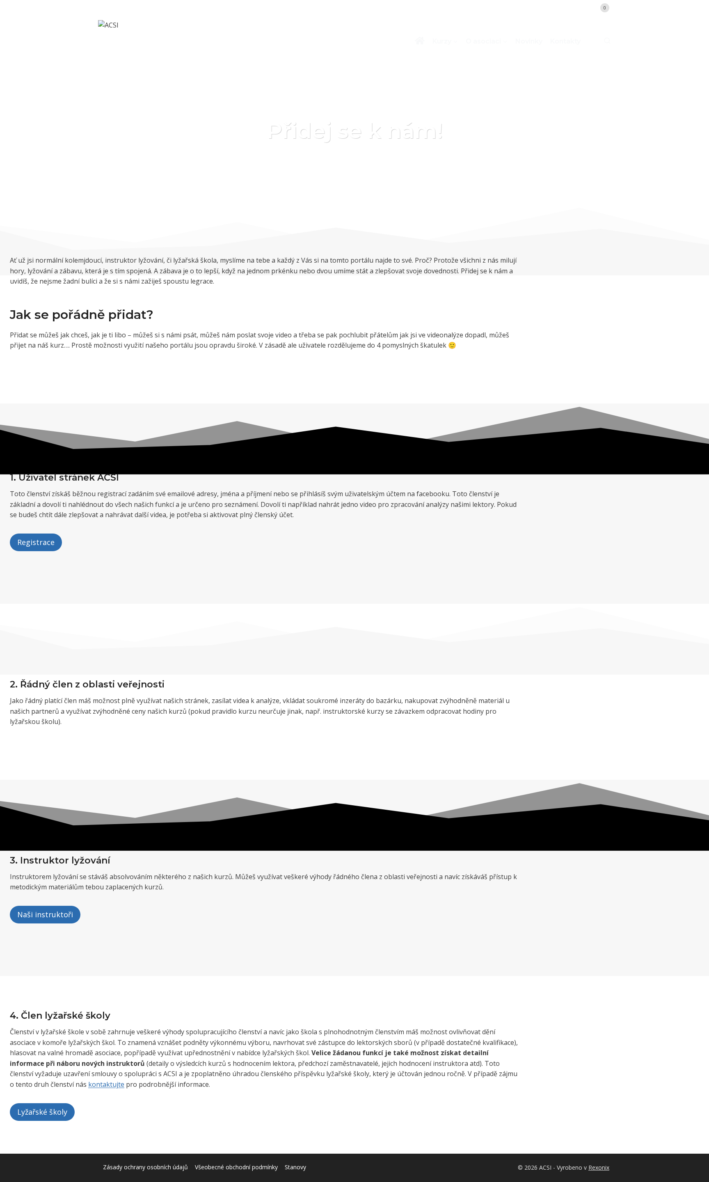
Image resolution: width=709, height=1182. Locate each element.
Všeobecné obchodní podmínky (236, 1167)
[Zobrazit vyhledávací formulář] (603, 41)
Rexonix (598, 1167)
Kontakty (565, 41)
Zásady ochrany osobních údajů (145, 1167)
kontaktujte (106, 1084)
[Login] (577, 8)
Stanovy (295, 1167)
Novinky (528, 41)
